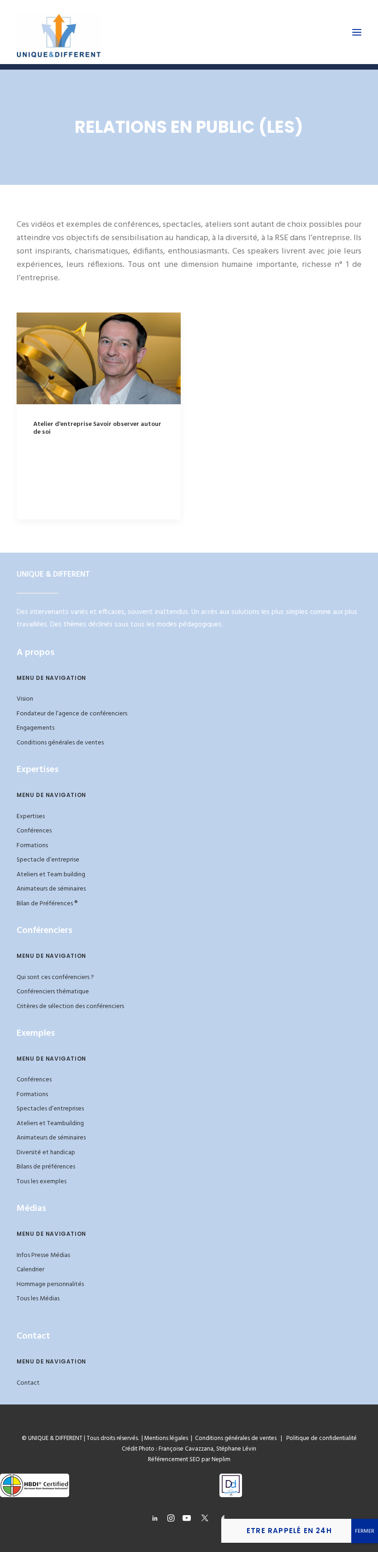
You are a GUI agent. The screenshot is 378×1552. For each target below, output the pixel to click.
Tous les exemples (41, 1181)
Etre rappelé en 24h (289, 1530)
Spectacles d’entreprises (50, 1109)
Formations (32, 845)
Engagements (35, 728)
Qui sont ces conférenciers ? (55, 977)
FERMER (364, 1531)
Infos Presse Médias (43, 1255)
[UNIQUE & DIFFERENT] (59, 32)
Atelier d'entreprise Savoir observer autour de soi (97, 428)
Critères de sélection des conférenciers (70, 1006)
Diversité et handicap (46, 1152)
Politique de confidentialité (319, 1438)
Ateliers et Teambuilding (50, 1123)
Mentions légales (166, 1438)
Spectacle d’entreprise (48, 860)
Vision (25, 699)
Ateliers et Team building (51, 874)
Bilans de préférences (46, 1167)
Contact (28, 1383)
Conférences (34, 831)
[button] (357, 32)
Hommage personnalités (50, 1284)
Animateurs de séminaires (51, 889)
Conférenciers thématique (53, 992)
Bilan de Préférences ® (47, 904)
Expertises (31, 816)
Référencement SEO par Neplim (189, 1459)
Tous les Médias (38, 1299)
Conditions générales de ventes (60, 743)
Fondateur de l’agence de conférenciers (72, 714)
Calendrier (30, 1270)
